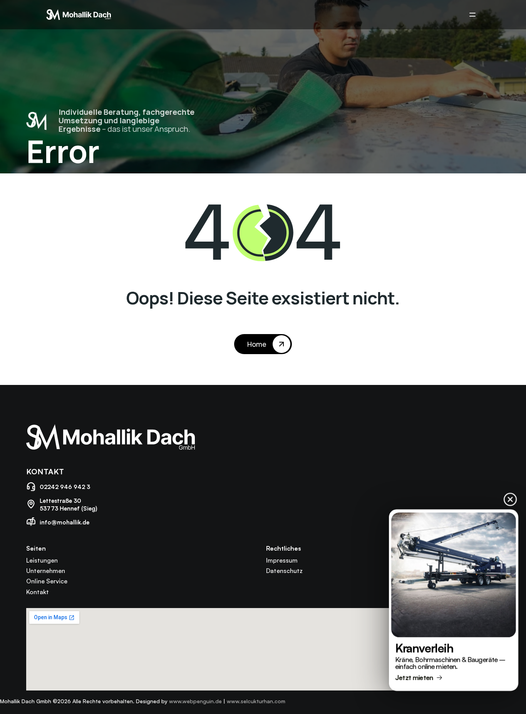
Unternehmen (45, 571)
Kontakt (37, 592)
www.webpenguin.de (195, 701)
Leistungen (42, 560)
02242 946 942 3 (65, 487)
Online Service (46, 581)
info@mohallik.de (64, 522)
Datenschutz (284, 571)
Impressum (282, 560)
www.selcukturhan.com (256, 701)
